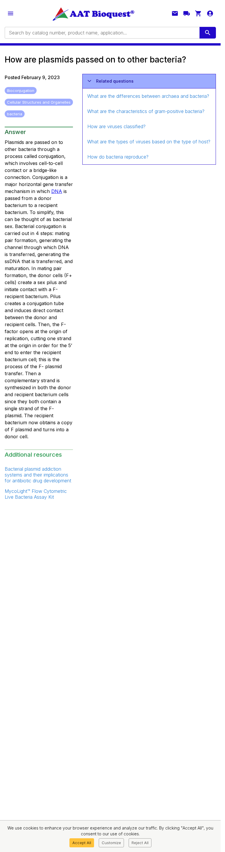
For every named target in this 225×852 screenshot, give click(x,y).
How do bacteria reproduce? (118, 157)
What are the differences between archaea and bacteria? (148, 96)
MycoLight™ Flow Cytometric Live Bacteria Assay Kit (36, 494)
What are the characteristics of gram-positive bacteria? (145, 111)
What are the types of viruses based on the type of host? (148, 142)
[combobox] (101, 33)
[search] (208, 33)
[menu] (10, 13)
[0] (198, 13)
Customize (111, 842)
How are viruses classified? (116, 126)
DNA (56, 191)
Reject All (140, 842)
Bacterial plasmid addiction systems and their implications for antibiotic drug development (38, 475)
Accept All (81, 842)
